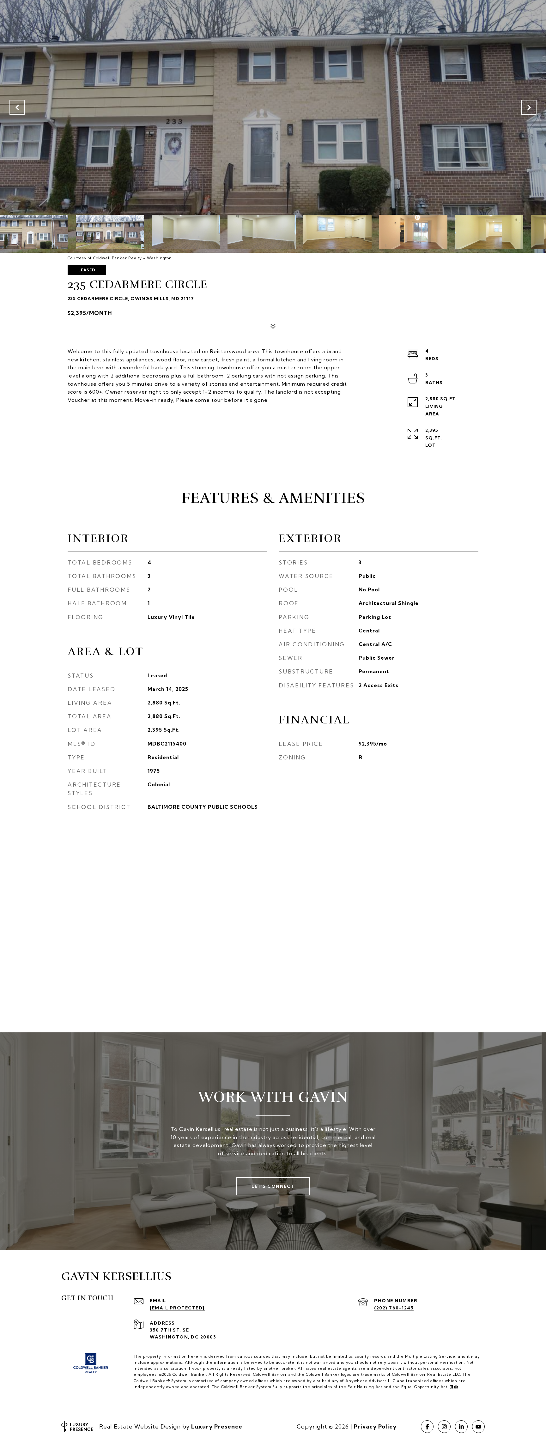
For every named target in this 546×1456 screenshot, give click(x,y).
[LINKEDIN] (461, 1426)
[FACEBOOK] (427, 1426)
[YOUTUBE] (478, 1426)
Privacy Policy (375, 1426)
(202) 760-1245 (394, 1308)
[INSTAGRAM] (444, 1426)
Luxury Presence (216, 1426)
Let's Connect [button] (273, 1186)
